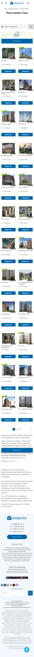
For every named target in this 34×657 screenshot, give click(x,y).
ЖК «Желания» (5, 314)
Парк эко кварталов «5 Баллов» (8, 92)
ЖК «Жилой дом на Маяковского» (6, 346)
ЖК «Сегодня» (5, 219)
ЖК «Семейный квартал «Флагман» (25, 283)
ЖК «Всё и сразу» (23, 60)
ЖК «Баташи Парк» (6, 409)
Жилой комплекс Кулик (8, 187)
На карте (18, 41)
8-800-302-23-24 (12, 461)
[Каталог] (6, 9)
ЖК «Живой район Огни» (25, 251)
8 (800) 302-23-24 (18, 524)
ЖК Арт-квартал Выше (24, 219)
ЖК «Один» (4, 282)
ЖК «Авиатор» (22, 124)
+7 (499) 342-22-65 (18, 527)
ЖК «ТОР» (21, 346)
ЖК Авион (4, 60)
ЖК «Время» (21, 92)
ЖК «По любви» (23, 187)
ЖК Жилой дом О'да (7, 155)
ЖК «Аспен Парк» (6, 377)
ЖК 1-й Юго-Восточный (25, 155)
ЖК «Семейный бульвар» (25, 409)
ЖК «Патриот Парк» (24, 314)
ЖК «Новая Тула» (6, 251)
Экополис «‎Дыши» (6, 124)
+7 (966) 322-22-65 (18, 529)
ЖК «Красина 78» (23, 377)
